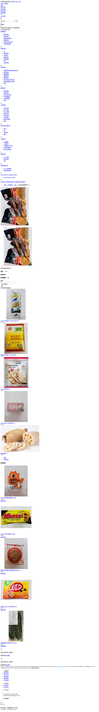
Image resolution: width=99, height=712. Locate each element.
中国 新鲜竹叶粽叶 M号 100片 (9, 643)
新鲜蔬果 (3, 31)
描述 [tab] (5, 457)
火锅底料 (6, 144)
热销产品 (17, 182)
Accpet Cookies (35, 668)
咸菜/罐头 (6, 59)
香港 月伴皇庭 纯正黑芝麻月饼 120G (10, 570)
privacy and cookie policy (62, 666)
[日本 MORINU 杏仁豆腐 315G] (16, 421)
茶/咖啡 (6, 132)
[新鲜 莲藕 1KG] (20, 451)
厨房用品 (6, 159)
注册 (2, 5)
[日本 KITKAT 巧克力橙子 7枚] (16, 604)
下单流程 (6, 680)
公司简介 (6, 687)
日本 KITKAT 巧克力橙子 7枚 (9, 606)
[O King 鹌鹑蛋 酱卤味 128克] (16, 496)
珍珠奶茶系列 (4, 165)
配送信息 (6, 676)
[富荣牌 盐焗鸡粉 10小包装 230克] (16, 353)
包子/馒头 (6, 110)
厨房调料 (6, 53)
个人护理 (6, 157)
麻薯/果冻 (6, 76)
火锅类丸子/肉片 (8, 145)
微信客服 (3, 12)
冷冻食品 (3, 105)
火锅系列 (3, 139)
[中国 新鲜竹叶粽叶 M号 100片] (16, 641)
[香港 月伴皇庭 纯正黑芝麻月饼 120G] (16, 568)
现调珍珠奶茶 (7, 170)
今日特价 (7, 182)
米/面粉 (6, 55)
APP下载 (3, 16)
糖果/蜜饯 (6, 74)
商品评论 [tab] (6, 459)
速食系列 (3, 88)
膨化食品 (6, 72)
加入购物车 (4, 284)
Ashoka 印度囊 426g (5, 389)
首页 (3, 182)
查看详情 (3, 501)
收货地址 (3, 9)
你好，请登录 (4, 3)
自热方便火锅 (7, 94)
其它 (5, 83)
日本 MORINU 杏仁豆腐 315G (8, 423)
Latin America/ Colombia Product (9, 174)
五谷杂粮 (6, 62)
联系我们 (22, 182)
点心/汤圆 (6, 111)
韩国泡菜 (6, 40)
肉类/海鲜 (6, 115)
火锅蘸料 (6, 142)
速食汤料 (6, 93)
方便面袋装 (7, 98)
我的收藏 (3, 11)
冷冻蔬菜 (6, 117)
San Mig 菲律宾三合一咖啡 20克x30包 (9, 320)
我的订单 (3, 7)
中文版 (13, 1)
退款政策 (6, 678)
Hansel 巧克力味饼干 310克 (8, 534)
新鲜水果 (6, 36)
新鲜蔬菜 (6, 34)
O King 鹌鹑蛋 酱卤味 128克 (8, 497)
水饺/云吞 (6, 108)
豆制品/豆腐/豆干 (8, 42)
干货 (5, 61)
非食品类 (3, 154)
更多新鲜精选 (7, 44)
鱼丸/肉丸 (6, 113)
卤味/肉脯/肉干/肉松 (9, 81)
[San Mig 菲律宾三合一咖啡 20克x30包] (16, 319)
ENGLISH (18, 1)
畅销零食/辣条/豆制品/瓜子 (11, 70)
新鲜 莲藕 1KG (4, 453)
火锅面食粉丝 (7, 147)
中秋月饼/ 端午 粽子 (9, 79)
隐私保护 (6, 673)
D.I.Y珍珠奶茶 (8, 168)
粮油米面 (3, 48)
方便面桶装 (7, 96)
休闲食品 (3, 67)
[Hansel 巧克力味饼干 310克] (16, 532)
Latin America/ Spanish (9, 177)
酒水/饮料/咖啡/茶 (5, 125)
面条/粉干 (6, 57)
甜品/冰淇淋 (7, 119)
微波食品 (6, 91)
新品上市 (12, 182)
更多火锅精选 (7, 149)
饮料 (5, 128)
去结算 (8, 655)
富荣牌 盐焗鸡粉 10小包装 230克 (8, 354)
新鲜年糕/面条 (7, 38)
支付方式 (6, 674)
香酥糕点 (6, 78)
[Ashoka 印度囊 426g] (16, 387)
